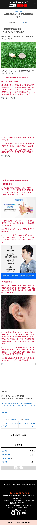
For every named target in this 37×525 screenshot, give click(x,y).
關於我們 (4, 484)
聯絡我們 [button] (4, 412)
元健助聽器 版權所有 (24, 522)
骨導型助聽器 (7, 184)
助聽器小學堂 (6, 458)
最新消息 (9, 484)
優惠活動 (4, 451)
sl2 (27, 22)
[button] (2, 4)
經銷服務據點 (16, 484)
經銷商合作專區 (31, 484)
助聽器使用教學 (6, 455)
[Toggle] (34, 451)
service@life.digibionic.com (22, 505)
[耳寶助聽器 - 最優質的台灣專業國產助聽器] (18, 4)
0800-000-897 (22, 503)
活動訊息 (4, 462)
